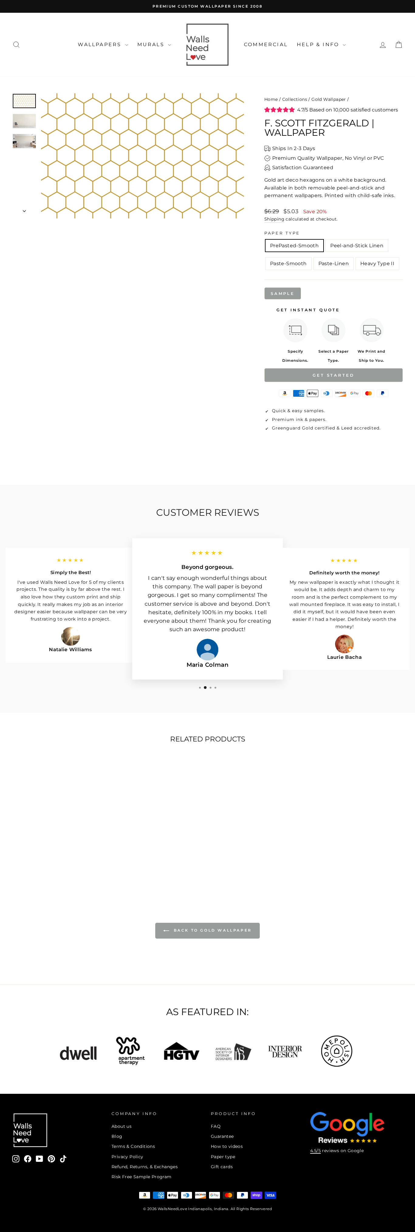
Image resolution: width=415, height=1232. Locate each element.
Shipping (274, 219)
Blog (116, 1136)
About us (121, 1126)
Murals (151, 44)
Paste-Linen (333, 263)
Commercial (266, 44)
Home (271, 99)
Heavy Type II (377, 263)
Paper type (223, 1156)
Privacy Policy (127, 1156)
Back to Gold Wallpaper (212, 930)
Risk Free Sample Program (141, 1176)
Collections (294, 99)
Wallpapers (100, 44)
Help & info (319, 44)
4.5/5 (315, 1150)
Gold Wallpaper (328, 99)
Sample (283, 293)
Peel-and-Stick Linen (356, 245)
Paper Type (282, 233)
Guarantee (222, 1136)
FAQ (216, 1126)
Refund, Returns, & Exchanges (144, 1166)
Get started (334, 375)
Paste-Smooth (288, 263)
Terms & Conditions (133, 1146)
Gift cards (222, 1166)
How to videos (227, 1146)
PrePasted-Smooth (294, 245)
